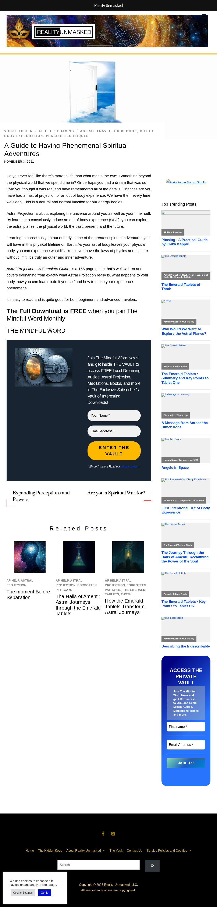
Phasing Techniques (67, 136)
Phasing (65, 131)
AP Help (46, 131)
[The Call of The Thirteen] (186, 182)
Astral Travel (95, 131)
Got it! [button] (45, 892)
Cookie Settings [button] (23, 892)
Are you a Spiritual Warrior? (116, 493)
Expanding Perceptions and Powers (41, 496)
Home (29, 850)
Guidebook (125, 131)
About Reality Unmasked (83, 850)
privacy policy (129, 466)
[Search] (152, 866)
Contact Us (134, 850)
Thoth (126, 594)
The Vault (116, 850)
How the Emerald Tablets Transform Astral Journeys (125, 606)
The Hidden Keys (50, 850)
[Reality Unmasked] (108, 44)
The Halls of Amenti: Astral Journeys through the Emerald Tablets (78, 605)
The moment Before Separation (28, 594)
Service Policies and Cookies (167, 850)
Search (108, 856)
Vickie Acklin (18, 131)
